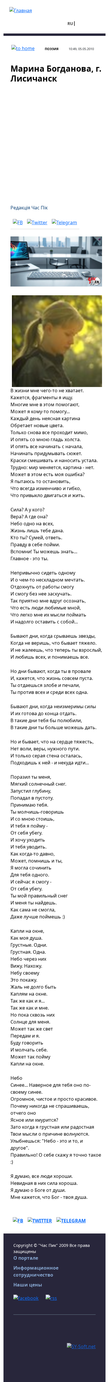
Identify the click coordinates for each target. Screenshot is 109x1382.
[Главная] (20, 10)
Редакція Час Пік (29, 207)
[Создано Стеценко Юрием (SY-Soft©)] (81, 1346)
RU (70, 23)
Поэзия (51, 49)
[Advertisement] (54, 140)
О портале (25, 1258)
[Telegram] (64, 222)
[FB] (18, 222)
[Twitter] (37, 222)
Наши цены (27, 1285)
